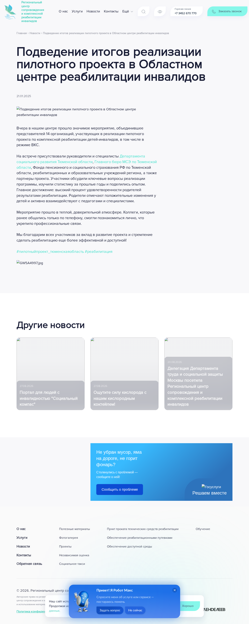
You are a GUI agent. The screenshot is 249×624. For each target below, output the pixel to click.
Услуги (77, 11)
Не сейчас (135, 610)
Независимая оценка (74, 555)
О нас (63, 11)
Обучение (203, 529)
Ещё (125, 11)
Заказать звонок (230, 11)
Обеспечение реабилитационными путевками (139, 538)
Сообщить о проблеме (120, 489)
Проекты (65, 546)
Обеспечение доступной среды (129, 546)
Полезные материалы (74, 529)
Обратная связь (29, 564)
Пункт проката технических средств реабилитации (143, 529)
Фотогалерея (68, 538)
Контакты (111, 11)
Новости (93, 11)
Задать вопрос (110, 610)
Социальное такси (72, 564)
